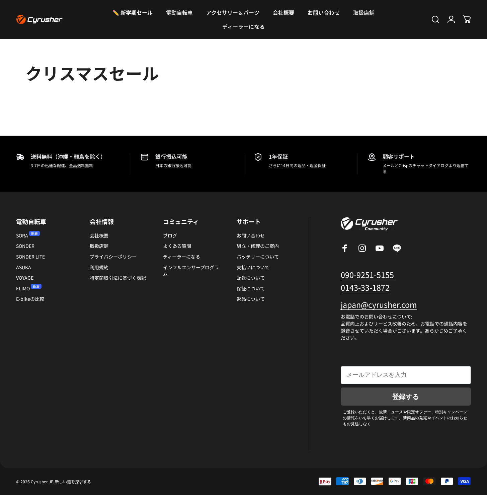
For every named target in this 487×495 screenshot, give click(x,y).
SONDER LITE (30, 257)
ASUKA (23, 267)
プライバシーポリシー (113, 257)
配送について (251, 278)
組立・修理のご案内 (258, 246)
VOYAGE (24, 278)
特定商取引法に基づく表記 (118, 278)
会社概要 (99, 235)
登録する (405, 396)
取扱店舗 (99, 246)
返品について (251, 299)
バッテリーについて (258, 257)
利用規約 (99, 267)
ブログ (170, 235)
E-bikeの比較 (30, 299)
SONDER (25, 246)
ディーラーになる (181, 257)
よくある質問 (177, 246)
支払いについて (253, 267)
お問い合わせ (251, 235)
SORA (22, 235)
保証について (251, 288)
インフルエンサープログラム (191, 270)
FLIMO (23, 288)
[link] (379, 304)
